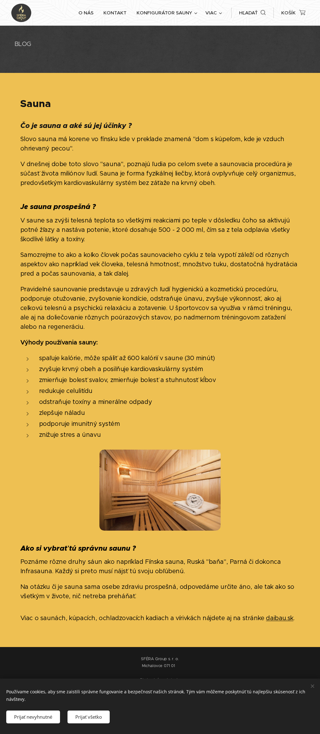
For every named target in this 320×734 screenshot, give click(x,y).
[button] (252, 13)
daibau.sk (279, 618)
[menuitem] (87, 13)
